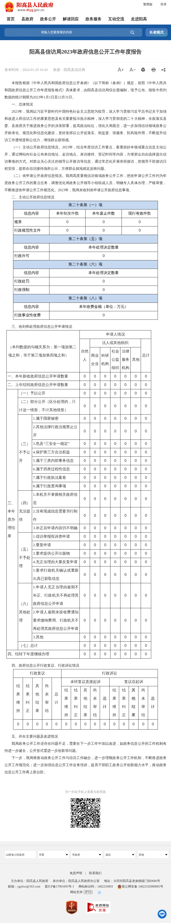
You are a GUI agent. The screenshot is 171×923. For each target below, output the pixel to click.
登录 (163, 4)
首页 (11, 19)
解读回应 (71, 19)
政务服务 (94, 19)
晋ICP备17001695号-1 (59, 886)
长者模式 (156, 32)
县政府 (27, 19)
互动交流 (116, 19)
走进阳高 (139, 19)
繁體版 (148, 4)
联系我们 (95, 873)
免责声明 (76, 873)
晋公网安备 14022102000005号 (142, 886)
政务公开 (48, 19)
